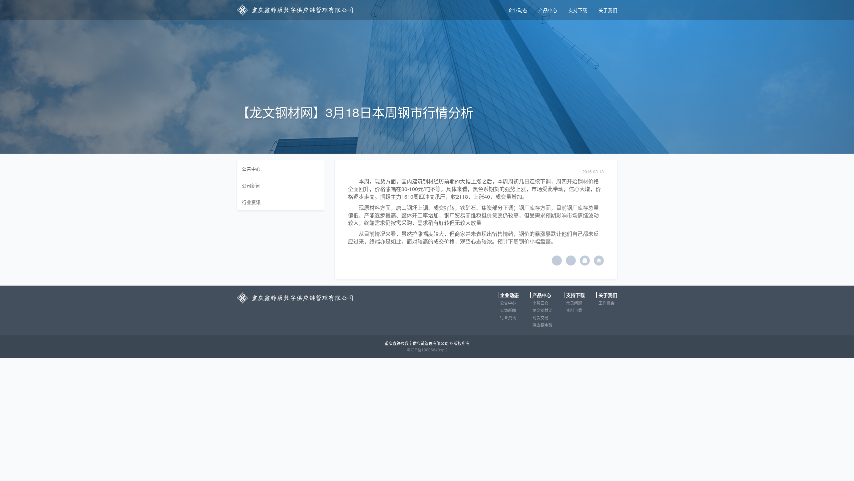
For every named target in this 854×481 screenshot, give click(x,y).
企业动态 (517, 10)
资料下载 (574, 310)
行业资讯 (251, 202)
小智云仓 (540, 303)
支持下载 (577, 10)
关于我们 (607, 10)
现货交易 (540, 317)
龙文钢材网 (542, 310)
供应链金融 (542, 325)
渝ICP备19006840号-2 (427, 349)
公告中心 (251, 168)
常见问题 (574, 303)
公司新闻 (251, 185)
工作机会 (606, 303)
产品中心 (547, 10)
